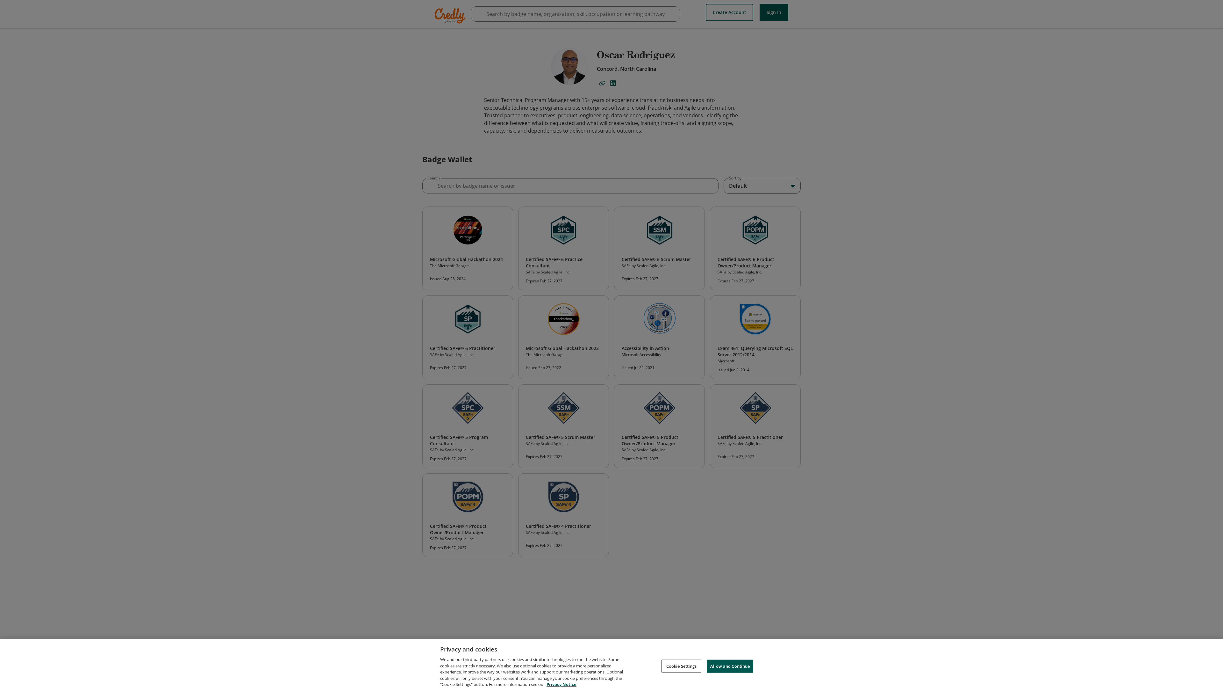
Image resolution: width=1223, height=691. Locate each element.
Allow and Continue (730, 666)
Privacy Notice (561, 684)
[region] (611, 665)
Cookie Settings (681, 666)
